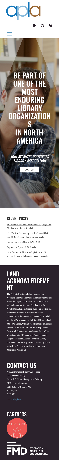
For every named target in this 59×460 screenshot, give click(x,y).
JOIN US (29, 169)
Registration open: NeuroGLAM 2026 (23, 241)
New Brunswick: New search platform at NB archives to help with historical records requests (27, 254)
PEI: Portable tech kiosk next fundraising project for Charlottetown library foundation (29, 226)
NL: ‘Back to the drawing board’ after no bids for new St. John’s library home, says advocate (28, 235)
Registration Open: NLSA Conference (23, 247)
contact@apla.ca (14, 399)
